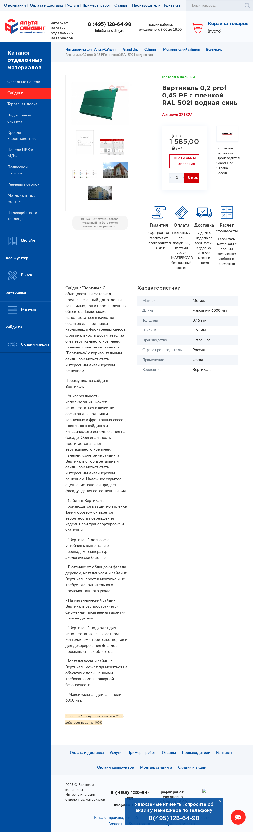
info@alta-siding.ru (109, 31)
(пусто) (215, 31)
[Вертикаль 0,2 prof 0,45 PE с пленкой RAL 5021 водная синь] (100, 103)
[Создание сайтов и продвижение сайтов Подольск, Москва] (204, 790)
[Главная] (25, 26)
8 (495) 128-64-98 (109, 24)
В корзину (193, 177)
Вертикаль (214, 49)
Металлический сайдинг (181, 49)
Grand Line (130, 49)
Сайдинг (150, 49)
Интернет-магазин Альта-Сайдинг (91, 49)
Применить (247, 5)
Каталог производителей (116, 818)
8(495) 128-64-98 (174, 818)
